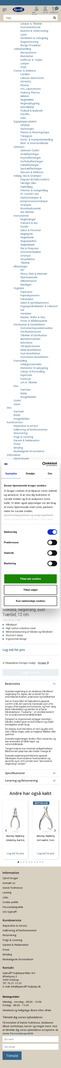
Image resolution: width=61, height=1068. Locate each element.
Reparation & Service (26, 425)
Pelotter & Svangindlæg (34, 190)
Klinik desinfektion (30, 349)
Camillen (25, 74)
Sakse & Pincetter (30, 230)
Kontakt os (9, 883)
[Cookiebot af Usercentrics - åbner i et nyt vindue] (43, 464)
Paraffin (24, 114)
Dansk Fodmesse (13, 887)
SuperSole (26, 375)
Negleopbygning (29, 103)
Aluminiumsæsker (30, 338)
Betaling (18, 447)
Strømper (26, 204)
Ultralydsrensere (30, 346)
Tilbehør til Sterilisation (33, 335)
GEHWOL (26, 81)
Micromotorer (28, 52)
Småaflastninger (29, 154)
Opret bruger (21, 458)
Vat (22, 310)
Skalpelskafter (28, 241)
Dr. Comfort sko (29, 193)
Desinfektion (27, 259)
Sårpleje (25, 125)
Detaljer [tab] (30, 473)
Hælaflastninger (29, 164)
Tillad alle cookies (30, 578)
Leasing (7, 892)
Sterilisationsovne (30, 331)
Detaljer (42, 662)
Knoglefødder (28, 396)
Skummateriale (28, 277)
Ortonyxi (25, 255)
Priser (17, 444)
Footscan (25, 378)
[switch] (52, 542)
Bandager (26, 284)
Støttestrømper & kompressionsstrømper (34, 199)
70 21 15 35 (14, 983)
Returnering (20, 433)
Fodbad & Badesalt (31, 110)
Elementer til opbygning (34, 368)
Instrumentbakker (30, 251)
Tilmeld (12, 1055)
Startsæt (25, 389)
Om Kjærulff (10, 911)
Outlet (17, 400)
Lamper (24, 63)
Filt (22, 270)
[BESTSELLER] (45, 817)
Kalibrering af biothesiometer (31, 429)
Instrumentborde (30, 27)
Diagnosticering (29, 41)
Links (5, 897)
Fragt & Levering (23, 436)
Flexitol (24, 85)
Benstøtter (26, 56)
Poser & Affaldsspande (33, 320)
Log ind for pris (15, 853)
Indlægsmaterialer (31, 364)
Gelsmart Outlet (29, 150)
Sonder (24, 226)
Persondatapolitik (13, 907)
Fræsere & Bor (29, 223)
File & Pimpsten (29, 248)
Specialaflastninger (31, 168)
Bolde (23, 393)
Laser (23, 34)
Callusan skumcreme (32, 78)
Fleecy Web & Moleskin (33, 273)
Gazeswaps (27, 128)
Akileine (24, 96)
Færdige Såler (28, 183)
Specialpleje (27, 106)
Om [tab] (50, 473)
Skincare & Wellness (32, 172)
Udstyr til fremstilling (32, 371)
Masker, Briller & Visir (32, 317)
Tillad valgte (30, 589)
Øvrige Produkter (30, 45)
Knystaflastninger (30, 157)
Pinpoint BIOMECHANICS (34, 179)
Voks (23, 117)
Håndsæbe (26, 299)
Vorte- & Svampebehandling (36, 139)
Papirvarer (26, 291)
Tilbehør (25, 262)
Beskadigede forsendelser (29, 451)
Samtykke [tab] (11, 473)
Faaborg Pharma (30, 92)
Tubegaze (26, 136)
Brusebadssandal (30, 208)
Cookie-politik (10, 902)
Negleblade (27, 237)
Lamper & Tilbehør (31, 23)
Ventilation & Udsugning (34, 38)
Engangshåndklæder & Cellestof (38, 306)
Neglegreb (26, 233)
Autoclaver (26, 342)
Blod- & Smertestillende (34, 143)
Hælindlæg (26, 186)
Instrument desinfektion (34, 357)
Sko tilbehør (27, 212)
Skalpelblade (27, 244)
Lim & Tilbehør (28, 382)
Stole (23, 67)
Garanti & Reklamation (26, 440)
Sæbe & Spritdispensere (34, 302)
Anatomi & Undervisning (34, 30)
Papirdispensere (30, 295)
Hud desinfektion (30, 353)
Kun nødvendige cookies (30, 600)
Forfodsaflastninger (31, 161)
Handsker (26, 313)
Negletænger (28, 219)
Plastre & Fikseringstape (34, 132)
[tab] (30, 683)
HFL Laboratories (30, 88)
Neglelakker (27, 99)
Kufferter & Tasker (31, 59)
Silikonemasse (28, 280)
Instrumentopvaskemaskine (36, 328)
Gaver (17, 404)
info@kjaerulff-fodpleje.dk (26, 986)
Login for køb (30, 672)
